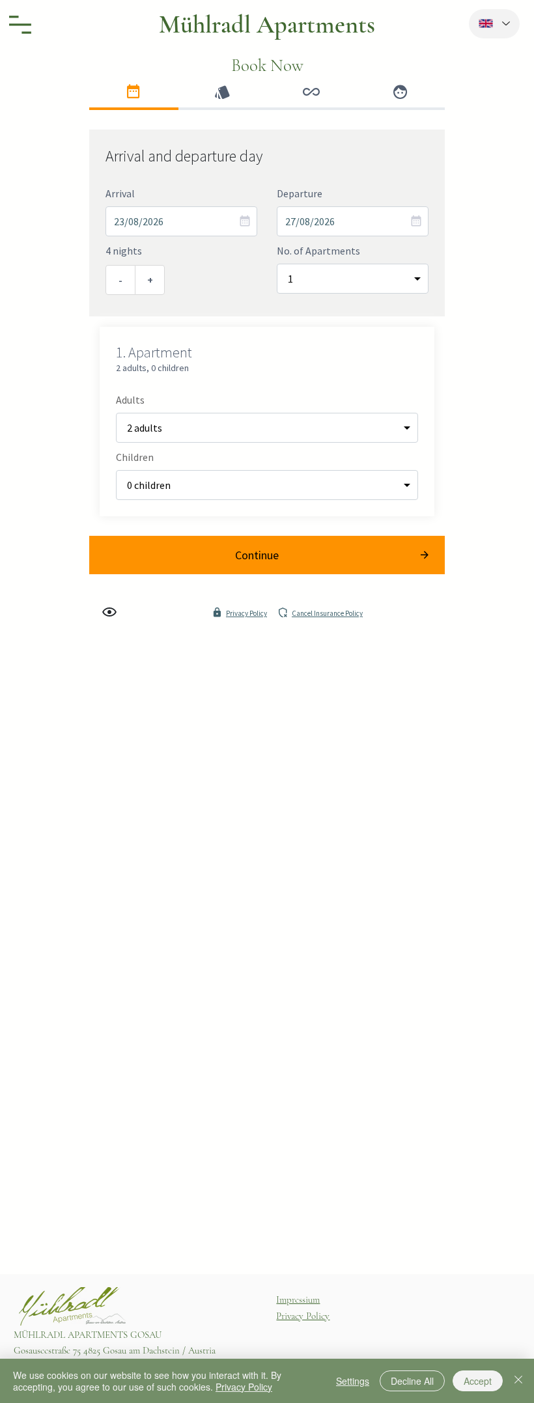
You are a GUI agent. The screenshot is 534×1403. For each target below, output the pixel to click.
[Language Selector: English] (494, 23)
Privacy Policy (303, 1316)
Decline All (412, 1380)
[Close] (518, 1381)
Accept (478, 1380)
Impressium (298, 1299)
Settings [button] (352, 1380)
